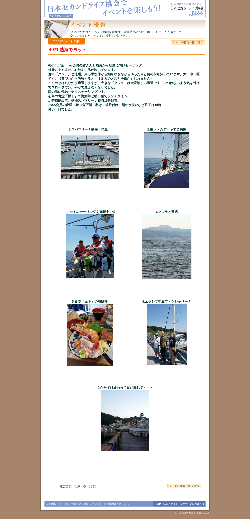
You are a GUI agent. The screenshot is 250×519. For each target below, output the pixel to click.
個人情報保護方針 (112, 504)
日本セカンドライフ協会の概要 (61, 504)
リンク (126, 504)
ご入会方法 (95, 504)
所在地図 (83, 504)
